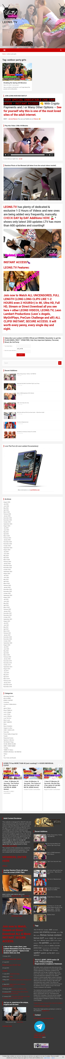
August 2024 (7, 549)
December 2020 (8, 637)
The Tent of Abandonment (22, 422)
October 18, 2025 (8, 789)
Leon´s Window (8, 716)
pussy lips (57, 945)
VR (4, 756)
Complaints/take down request (42, 1006)
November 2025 (8, 520)
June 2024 (6, 553)
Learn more (47, 1058)
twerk (50, 950)
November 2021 (8, 615)
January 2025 (7, 540)
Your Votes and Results (10, 758)
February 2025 (7, 538)
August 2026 (7, 502)
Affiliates (4, 866)
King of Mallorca (8, 710)
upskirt (37, 953)
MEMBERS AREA (16, 896)
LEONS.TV (9, 22)
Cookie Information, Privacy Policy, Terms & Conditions (48, 1003)
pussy (52, 945)
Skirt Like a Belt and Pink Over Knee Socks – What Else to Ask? (30, 412)
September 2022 (8, 595)
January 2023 (7, 587)
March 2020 (7, 655)
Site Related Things (9, 742)
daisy (35, 940)
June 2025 (6, 530)
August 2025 (7, 526)
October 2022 (7, 593)
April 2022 (6, 605)
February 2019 (7, 680)
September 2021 (8, 619)
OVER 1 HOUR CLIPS (9, 730)
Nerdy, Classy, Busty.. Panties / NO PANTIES (26, 373)
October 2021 (7, 617)
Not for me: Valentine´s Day (19, 989)
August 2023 (7, 573)
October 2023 (7, 569)
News (5, 724)
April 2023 (6, 581)
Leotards (4, 971)
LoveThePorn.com (35, 490)
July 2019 (6, 670)
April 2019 (6, 676)
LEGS (52, 940)
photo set (46, 945)
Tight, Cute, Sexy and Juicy (23, 402)
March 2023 (7, 583)
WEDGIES (36, 955)
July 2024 (6, 551)
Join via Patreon (12, 119)
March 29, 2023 (7, 85)
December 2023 (8, 565)
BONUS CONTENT (8, 700)
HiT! (5, 74)
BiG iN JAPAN (7, 698)
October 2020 (7, 641)
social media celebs (54, 948)
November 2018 (8, 686)
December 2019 (8, 661)
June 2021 (6, 625)
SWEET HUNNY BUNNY (9, 746)
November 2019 (8, 663)
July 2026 (6, 504)
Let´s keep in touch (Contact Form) (44, 1018)
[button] (29, 142)
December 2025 (8, 518)
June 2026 (6, 506)
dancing (43, 940)
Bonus (43, 935)
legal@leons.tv (45, 1010)
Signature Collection (10, 76)
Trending (6, 748)
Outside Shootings (15, 974)
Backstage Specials (9, 696)
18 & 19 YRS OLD (38, 929)
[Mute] (49, 155)
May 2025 (6, 532)
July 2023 (6, 575)
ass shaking (44, 932)
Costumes (6, 702)
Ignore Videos (7, 708)
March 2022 (7, 607)
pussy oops (38, 948)
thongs (46, 950)
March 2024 (7, 559)
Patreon (36, 119)
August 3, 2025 (48, 787)
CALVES (46, 938)
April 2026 (6, 510)
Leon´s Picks (7, 714)
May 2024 (6, 555)
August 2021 (7, 621)
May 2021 (6, 627)
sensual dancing (45, 948)
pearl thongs (41, 945)
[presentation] (59, 765)
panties (50, 943)
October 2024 (7, 545)
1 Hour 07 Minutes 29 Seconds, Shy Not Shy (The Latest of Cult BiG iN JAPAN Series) (32, 784)
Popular (6, 736)
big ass (58, 932)
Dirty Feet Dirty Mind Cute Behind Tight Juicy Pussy (28, 383)
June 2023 (6, 577)
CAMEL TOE (52, 938)
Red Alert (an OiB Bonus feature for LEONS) (26, 431)
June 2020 (6, 649)
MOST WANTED (11, 74)
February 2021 (7, 633)
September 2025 (8, 524)
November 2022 (8, 591)
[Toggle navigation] (4, 50)
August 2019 (7, 669)
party (36, 945)
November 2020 (8, 639)
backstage (53, 932)
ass (50, 929)
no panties (44, 943)
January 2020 (7, 659)
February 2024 (7, 561)
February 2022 (7, 609)
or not (20, 159)
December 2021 (8, 613)
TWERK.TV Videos (8, 750)
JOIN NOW (26, 896)
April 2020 (6, 653)
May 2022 (6, 603)
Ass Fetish (55, 929)
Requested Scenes (8, 738)
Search (59, 363)
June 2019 (6, 672)
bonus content (54, 935)
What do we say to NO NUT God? (11, 965)
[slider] (28, 154)
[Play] (5, 155)
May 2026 (6, 508)
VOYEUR (57, 953)
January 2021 (7, 635)
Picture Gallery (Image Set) (10, 734)
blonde (38, 935)
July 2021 (6, 623)
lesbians (56, 940)
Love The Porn (7, 718)
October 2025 (7, 522)
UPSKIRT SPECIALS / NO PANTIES (12, 78)
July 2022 (6, 599)
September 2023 (8, 571)
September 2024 (8, 547)
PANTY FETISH (56, 943)
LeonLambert (15, 85)
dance (38, 940)
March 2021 (7, 631)
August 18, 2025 (28, 789)
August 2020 (7, 645)
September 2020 (8, 643)
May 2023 (6, 579)
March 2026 (7, 512)
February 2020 (7, 657)
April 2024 (6, 557)
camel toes (59, 938)
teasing (40, 950)
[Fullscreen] (52, 155)
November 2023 (8, 567)
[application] (29, 142)
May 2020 (6, 651)
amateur (46, 929)
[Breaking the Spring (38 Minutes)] (17, 72)
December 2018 (8, 684)
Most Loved (7, 720)
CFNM (11, 976)
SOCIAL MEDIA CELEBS (10, 744)
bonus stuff (39, 938)
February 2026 (7, 514)
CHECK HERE (27, 218)
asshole (36, 932)
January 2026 (7, 516)
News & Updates (8, 726)
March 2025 (7, 536)
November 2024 (8, 544)
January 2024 (7, 563)
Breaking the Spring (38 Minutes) (15, 83)
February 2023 (7, 585)
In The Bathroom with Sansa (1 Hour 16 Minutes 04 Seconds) (51, 783)
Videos (23, 78)
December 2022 (8, 589)
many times (20, 1022)
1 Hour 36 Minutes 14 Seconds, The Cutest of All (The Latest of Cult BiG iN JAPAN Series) (12, 784)
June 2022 (6, 601)
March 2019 (7, 678)
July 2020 (6, 647)
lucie (59, 940)
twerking (55, 950)
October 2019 (7, 665)
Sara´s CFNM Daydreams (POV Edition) (25, 393)
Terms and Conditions (9, 846)
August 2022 (7, 597)
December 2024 (8, 542)
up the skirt (51, 953)
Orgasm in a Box (8, 728)
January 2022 (7, 611)
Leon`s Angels (7, 712)
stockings (36, 950)
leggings (48, 940)
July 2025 (6, 528)
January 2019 (7, 682)
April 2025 (6, 534)
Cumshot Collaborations (10, 704)
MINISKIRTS (36, 943)
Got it (53, 1058)
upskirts (43, 953)
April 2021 (6, 629)
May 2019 (6, 674)
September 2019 (8, 667)
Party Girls (19, 74)
